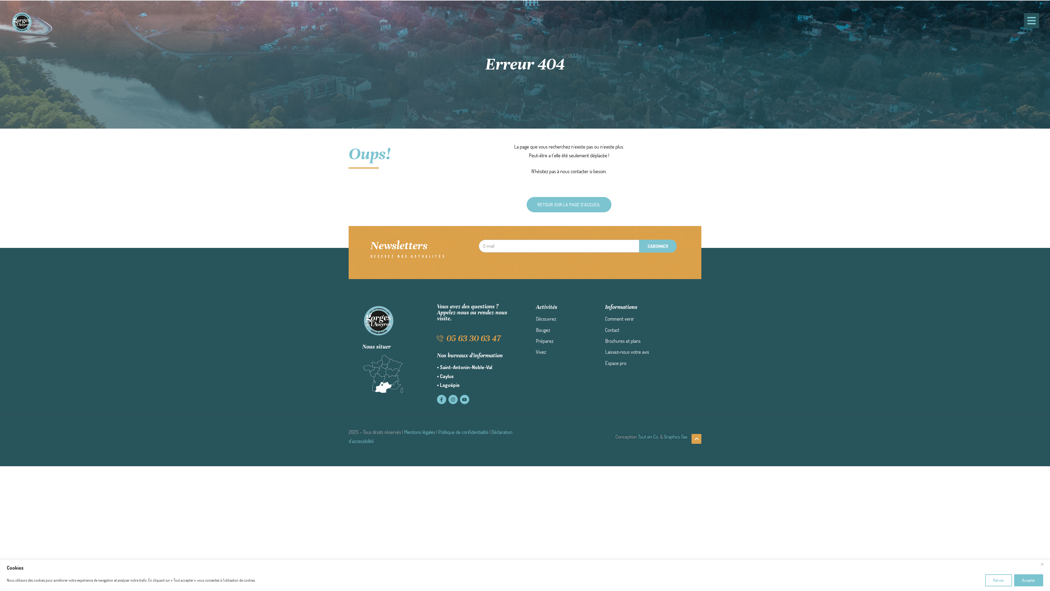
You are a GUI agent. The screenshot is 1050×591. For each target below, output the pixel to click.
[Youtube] (464, 399)
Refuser (998, 580)
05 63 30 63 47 (474, 338)
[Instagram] (453, 399)
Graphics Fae (675, 437)
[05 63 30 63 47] (440, 338)
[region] (525, 575)
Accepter (1028, 580)
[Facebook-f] (441, 399)
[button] (569, 204)
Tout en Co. (648, 437)
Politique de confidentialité (463, 432)
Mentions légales (419, 432)
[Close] (1044, 564)
